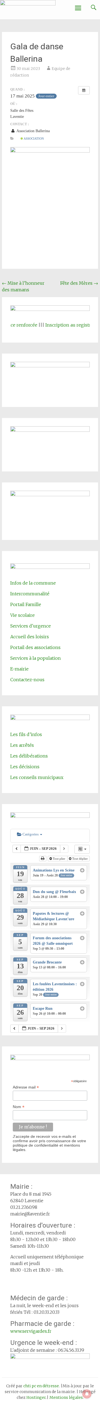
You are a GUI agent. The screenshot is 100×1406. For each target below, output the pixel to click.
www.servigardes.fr (30, 1331)
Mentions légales (66, 1397)
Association (33, 138)
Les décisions (24, 766)
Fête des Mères (79, 283)
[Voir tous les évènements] (84, 90)
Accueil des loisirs (29, 636)
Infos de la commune (33, 583)
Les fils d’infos (26, 734)
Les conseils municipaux (36, 777)
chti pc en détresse (41, 1385)
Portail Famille (25, 604)
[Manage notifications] (86, 1393)
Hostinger (36, 1397)
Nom (18, 1106)
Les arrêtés (22, 745)
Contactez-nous (27, 679)
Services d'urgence (30, 626)
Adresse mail (26, 1087)
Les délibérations (29, 756)
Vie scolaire (22, 615)
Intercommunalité (29, 593)
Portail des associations (35, 647)
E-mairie (19, 669)
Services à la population (35, 658)
